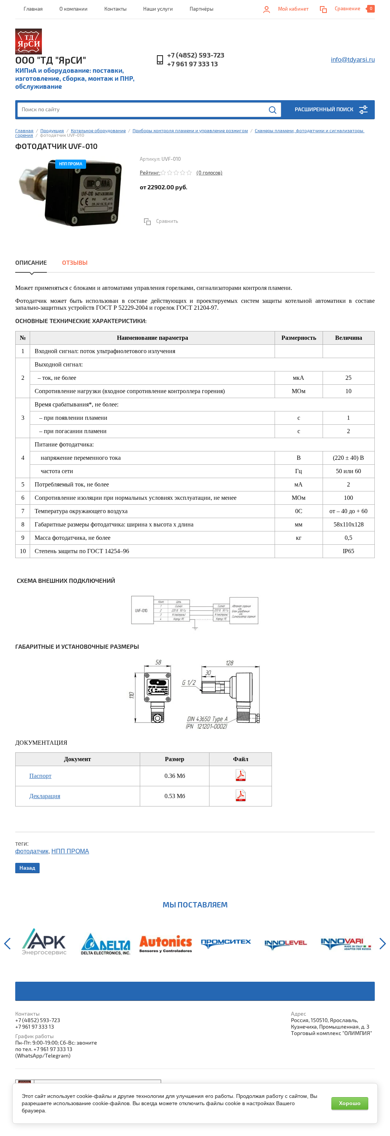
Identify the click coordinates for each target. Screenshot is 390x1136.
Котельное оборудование (98, 131)
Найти (273, 110)
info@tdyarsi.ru (353, 59)
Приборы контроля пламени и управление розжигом (190, 131)
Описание (31, 263)
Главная (33, 9)
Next (382, 943)
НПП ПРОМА (70, 851)
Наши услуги (158, 9)
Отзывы (75, 263)
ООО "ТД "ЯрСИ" (50, 60)
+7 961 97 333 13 (192, 64)
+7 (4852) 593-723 (195, 55)
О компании (73, 9)
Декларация (44, 796)
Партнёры (201, 9)
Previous (7, 943)
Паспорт (40, 776)
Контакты (115, 9)
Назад (27, 868)
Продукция (52, 131)
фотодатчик (31, 851)
